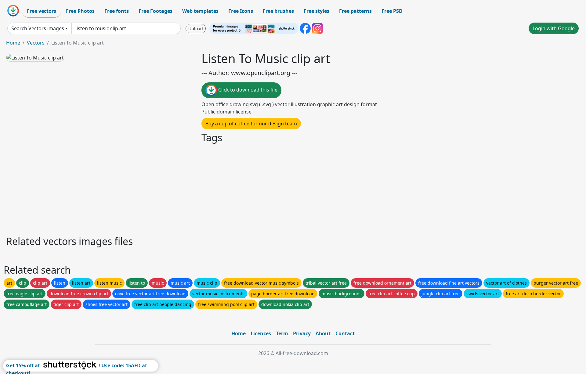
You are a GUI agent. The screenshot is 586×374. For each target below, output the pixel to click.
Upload (195, 28)
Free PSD (392, 11)
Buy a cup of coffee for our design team (251, 123)
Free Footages (155, 11)
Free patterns (355, 11)
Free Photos (80, 11)
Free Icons (240, 11)
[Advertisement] (188, 188)
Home (13, 42)
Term (282, 333)
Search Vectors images (37, 28)
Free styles (316, 11)
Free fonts (116, 11)
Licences (261, 333)
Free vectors (41, 11)
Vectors (36, 42)
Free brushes (278, 11)
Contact (345, 333)
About (323, 333)
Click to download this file (247, 89)
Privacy (302, 333)
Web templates (200, 11)
